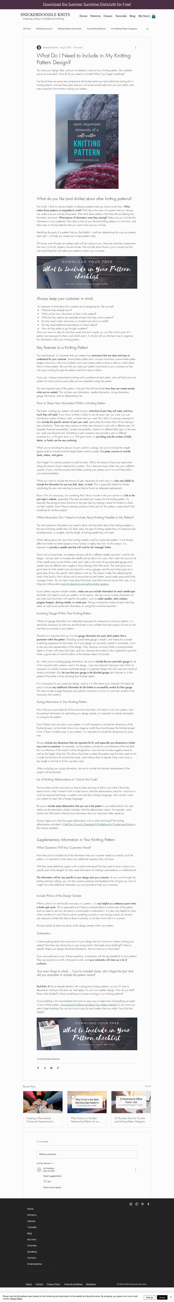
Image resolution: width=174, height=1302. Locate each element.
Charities (32, 1245)
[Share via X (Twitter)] (44, 1068)
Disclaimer (91, 1284)
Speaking (32, 1251)
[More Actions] (135, 1169)
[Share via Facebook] (38, 1068)
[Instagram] (131, 1204)
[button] (154, 16)
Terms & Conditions (73, 1284)
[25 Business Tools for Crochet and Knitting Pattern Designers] (131, 1102)
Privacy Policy (53, 1284)
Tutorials (31, 1227)
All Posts (27, 28)
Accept (162, 1297)
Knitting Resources (44, 28)
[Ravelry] (136, 1204)
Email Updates (33, 1264)
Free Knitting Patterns (96, 28)
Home (30, 1208)
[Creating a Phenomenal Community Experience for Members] (43, 1102)
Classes (31, 1221)
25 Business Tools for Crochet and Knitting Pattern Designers (130, 1119)
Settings (149, 1297)
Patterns (31, 1215)
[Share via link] (58, 1068)
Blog (29, 1233)
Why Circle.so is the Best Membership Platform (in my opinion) (85, 1119)
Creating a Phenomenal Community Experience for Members (40, 1119)
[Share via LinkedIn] (51, 1068)
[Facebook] (148, 1204)
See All (148, 1086)
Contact (31, 1257)
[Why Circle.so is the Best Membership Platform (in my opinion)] (87, 1102)
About (29, 1284)
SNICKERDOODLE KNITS (45, 15)
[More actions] (135, 47)
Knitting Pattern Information (70, 28)
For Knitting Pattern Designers (124, 28)
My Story (31, 1239)
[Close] (170, 1297)
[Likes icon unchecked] (45, 1181)
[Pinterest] (142, 1204)
